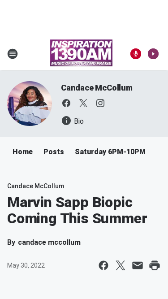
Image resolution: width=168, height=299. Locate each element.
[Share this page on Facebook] (103, 265)
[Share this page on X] (120, 265)
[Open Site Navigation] (12, 53)
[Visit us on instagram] (100, 103)
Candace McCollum (97, 87)
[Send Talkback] (135, 53)
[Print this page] (154, 265)
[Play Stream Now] (153, 53)
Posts (53, 151)
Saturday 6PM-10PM (110, 151)
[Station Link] (81, 53)
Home (23, 151)
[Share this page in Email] (137, 265)
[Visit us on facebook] (66, 103)
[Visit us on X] (83, 103)
